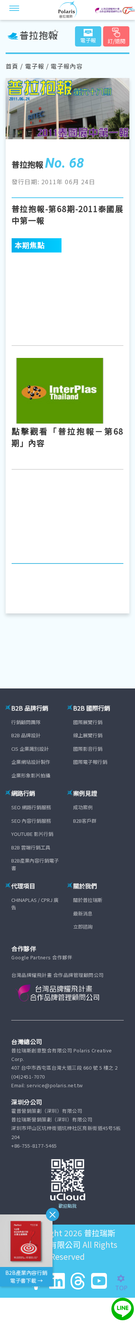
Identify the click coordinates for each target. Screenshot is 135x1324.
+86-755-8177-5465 (34, 1145)
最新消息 (83, 913)
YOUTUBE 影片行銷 (32, 833)
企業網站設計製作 (30, 761)
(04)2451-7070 (28, 1076)
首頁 (12, 66)
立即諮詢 (83, 926)
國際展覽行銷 (87, 722)
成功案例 (83, 807)
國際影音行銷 (87, 748)
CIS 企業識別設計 (30, 748)
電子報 (34, 66)
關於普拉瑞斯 (87, 899)
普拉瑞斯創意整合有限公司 (67, 1238)
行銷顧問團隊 (25, 722)
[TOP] (125, 1278)
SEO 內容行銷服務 (31, 820)
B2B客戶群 (84, 820)
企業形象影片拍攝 (30, 775)
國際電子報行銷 (90, 761)
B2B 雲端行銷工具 (30, 847)
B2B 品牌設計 (25, 735)
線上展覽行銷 (87, 735)
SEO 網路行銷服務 (31, 807)
